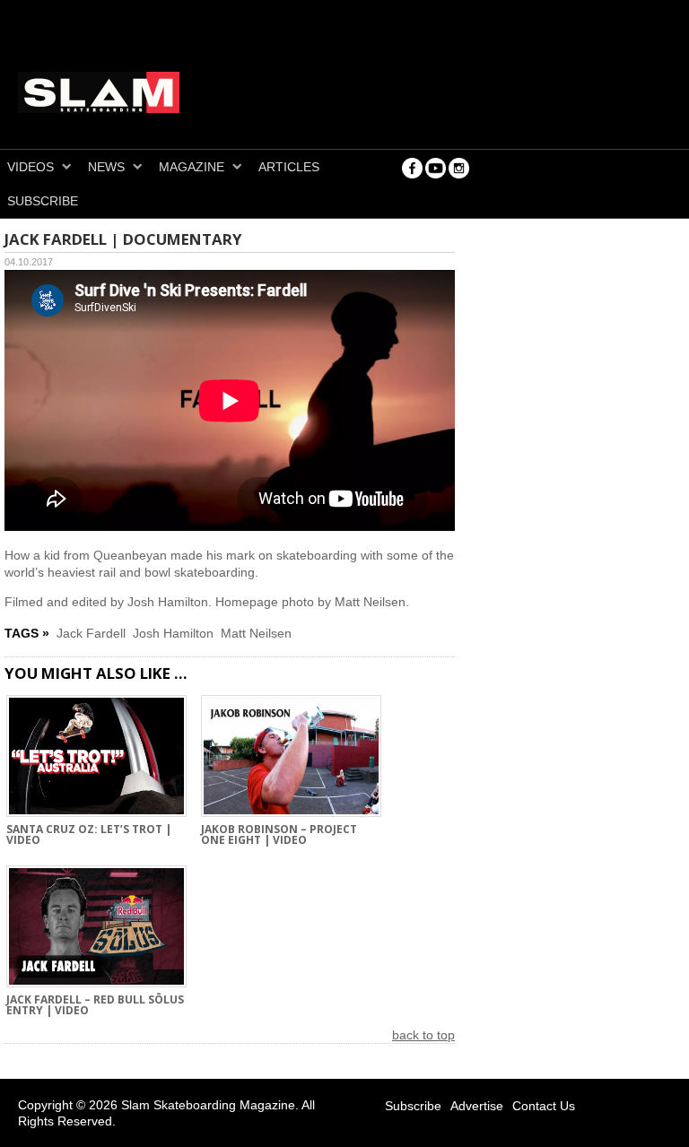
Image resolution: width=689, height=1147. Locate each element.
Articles (288, 167)
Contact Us (543, 1106)
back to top (423, 1035)
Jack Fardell (91, 633)
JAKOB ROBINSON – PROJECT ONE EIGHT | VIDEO (279, 835)
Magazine (191, 167)
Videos (30, 167)
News (106, 167)
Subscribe (42, 201)
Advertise (476, 1106)
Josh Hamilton (173, 633)
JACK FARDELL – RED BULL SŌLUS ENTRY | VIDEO (95, 1006)
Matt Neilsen (256, 633)
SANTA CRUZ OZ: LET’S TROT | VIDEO (88, 835)
